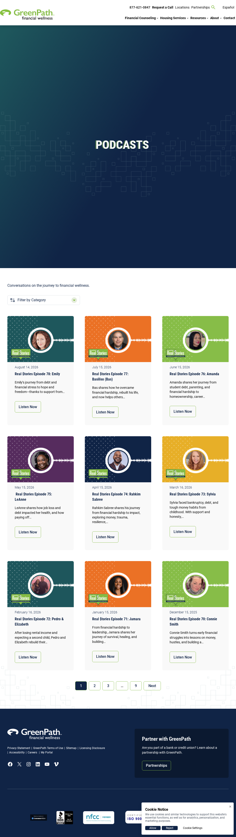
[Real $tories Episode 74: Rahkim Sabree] (118, 460)
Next (152, 686)
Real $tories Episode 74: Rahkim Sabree (116, 497)
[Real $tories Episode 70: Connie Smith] (195, 585)
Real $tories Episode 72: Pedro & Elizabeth (39, 621)
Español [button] (228, 7)
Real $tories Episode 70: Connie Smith (193, 621)
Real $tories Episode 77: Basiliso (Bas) (110, 376)
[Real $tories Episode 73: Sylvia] (195, 460)
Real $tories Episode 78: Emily (38, 374)
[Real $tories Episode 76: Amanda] (195, 340)
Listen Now (28, 407)
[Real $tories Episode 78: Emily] (40, 340)
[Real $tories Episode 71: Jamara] (118, 585)
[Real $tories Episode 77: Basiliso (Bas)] (118, 340)
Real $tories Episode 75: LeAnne (33, 497)
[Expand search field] (213, 7)
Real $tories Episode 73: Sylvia (193, 494)
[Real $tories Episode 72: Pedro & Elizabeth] (40, 585)
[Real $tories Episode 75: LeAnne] (40, 460)
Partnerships (156, 765)
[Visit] (141, 817)
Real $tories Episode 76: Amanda (194, 374)
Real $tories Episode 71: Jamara (116, 619)
